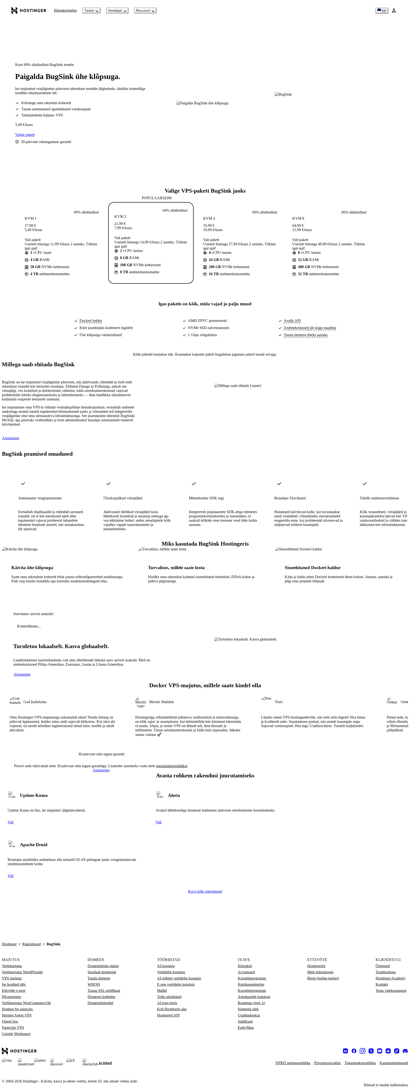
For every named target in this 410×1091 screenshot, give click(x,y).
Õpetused (383, 966)
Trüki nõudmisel (169, 997)
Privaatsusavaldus (327, 1063)
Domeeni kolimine (101, 997)
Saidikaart (245, 1021)
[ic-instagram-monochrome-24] (362, 1051)
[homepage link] (28, 10)
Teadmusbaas (386, 972)
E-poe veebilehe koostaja (176, 984)
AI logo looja (167, 1003)
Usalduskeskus (249, 1015)
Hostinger (9, 944)
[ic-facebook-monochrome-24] (354, 1051)
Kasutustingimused (394, 1063)
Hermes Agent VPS (17, 1015)
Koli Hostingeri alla (171, 1009)
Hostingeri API (168, 1015)
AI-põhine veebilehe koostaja (179, 978)
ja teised (105, 1063)
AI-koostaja (166, 966)
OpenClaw (10, 1021)
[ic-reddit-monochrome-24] (388, 1051)
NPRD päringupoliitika (292, 1063)
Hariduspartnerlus (251, 984)
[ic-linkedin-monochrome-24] (345, 1051)
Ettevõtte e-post (13, 991)
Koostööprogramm (252, 978)
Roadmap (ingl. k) (251, 1003)
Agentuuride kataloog (254, 997)
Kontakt (382, 984)
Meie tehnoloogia (320, 972)
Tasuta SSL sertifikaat (104, 991)
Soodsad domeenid (102, 972)
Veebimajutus (12, 966)
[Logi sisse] (394, 10)
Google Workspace (16, 1034)
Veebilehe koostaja (171, 972)
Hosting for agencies (17, 1009)
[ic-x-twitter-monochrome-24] (371, 1051)
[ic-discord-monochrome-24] (405, 1051)
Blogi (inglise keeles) (323, 978)
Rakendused (31, 944)
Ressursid (143, 10)
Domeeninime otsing (103, 966)
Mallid (162, 991)
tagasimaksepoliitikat (171, 766)
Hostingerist (316, 966)
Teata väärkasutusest (391, 991)
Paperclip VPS (13, 1028)
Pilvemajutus (11, 997)
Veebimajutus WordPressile (22, 972)
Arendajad (115, 10)
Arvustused (246, 972)
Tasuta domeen (99, 978)
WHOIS (94, 984)
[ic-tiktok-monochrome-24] (397, 1051)
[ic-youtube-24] (379, 1051)
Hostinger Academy (390, 978)
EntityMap (246, 1028)
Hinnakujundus (65, 10)
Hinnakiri (245, 966)
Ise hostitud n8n (14, 984)
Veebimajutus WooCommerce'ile (26, 1003)
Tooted (89, 10)
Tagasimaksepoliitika (360, 1063)
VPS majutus (12, 978)
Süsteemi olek (248, 1009)
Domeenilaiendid (100, 1003)
